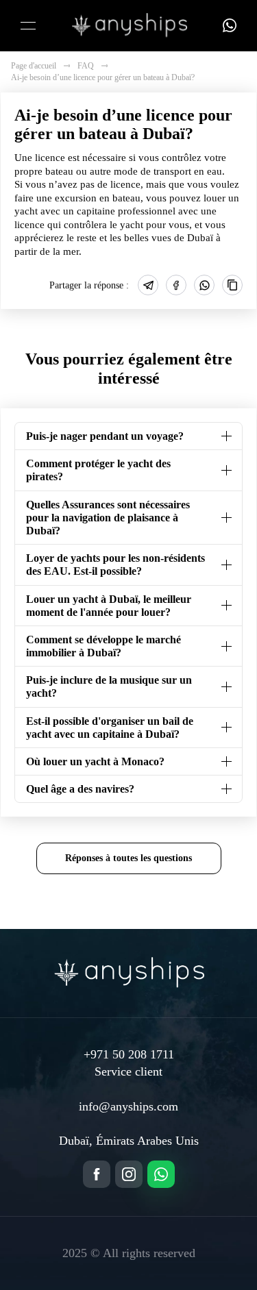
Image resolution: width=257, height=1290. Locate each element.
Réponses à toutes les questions (128, 857)
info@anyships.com (128, 1106)
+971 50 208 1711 (129, 1054)
